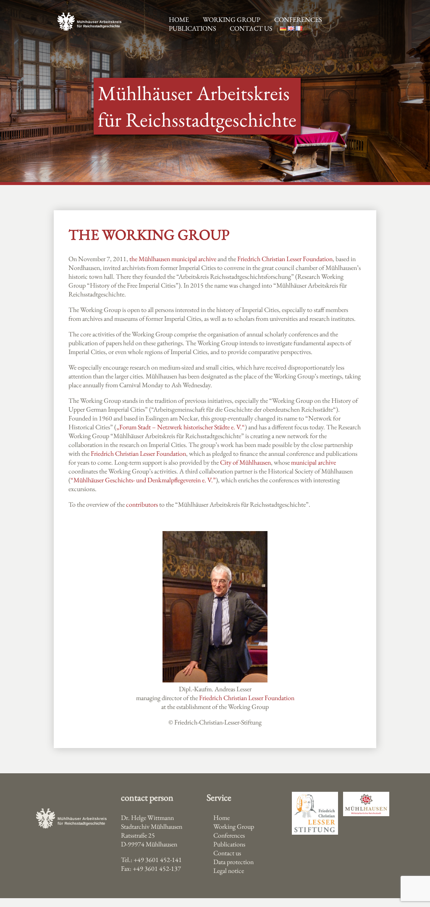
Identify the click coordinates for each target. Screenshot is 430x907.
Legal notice (228, 870)
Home (221, 817)
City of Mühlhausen (245, 462)
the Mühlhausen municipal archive (172, 258)
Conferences (298, 19)
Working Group (233, 826)
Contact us (251, 28)
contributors (142, 504)
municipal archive (313, 462)
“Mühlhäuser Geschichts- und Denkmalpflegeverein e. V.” (143, 480)
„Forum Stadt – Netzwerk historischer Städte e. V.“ (180, 427)
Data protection (233, 861)
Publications (192, 28)
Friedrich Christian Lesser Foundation (285, 258)
